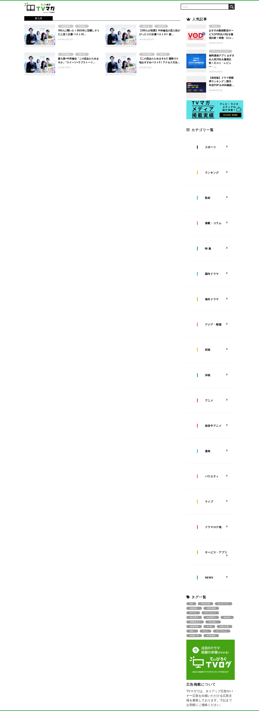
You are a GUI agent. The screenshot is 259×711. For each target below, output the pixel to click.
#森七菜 (146, 26)
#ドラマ (193, 613)
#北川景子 (194, 617)
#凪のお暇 (224, 626)
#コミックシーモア (220, 51)
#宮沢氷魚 (205, 604)
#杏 (191, 604)
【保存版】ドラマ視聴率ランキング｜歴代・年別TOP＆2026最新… (221, 81)
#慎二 (192, 631)
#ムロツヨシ (223, 604)
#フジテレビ (221, 631)
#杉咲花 (81, 26)
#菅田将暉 (211, 608)
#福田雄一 (194, 608)
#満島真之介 (195, 622)
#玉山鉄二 (213, 622)
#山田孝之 (211, 617)
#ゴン (205, 631)
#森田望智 (194, 626)
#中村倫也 (65, 54)
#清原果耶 (65, 26)
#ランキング (210, 613)
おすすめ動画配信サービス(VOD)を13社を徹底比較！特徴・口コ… (221, 34)
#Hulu (214, 26)
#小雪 (209, 626)
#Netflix (227, 617)
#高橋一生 (194, 635)
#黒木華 (161, 26)
